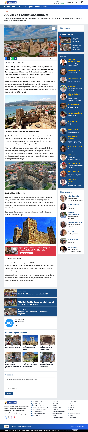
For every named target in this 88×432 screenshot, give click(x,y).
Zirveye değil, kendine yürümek (75, 166)
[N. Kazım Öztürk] (63, 106)
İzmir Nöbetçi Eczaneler (40, 402)
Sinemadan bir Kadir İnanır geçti (74, 150)
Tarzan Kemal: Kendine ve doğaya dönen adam (74, 99)
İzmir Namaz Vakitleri (39, 405)
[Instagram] (11, 417)
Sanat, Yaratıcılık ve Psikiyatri (74, 225)
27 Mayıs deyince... (74, 234)
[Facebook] (5, 417)
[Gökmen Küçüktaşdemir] (63, 215)
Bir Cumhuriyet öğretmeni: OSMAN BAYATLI (74, 250)
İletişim (55, 415)
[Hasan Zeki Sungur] (63, 80)
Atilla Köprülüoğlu (75, 146)
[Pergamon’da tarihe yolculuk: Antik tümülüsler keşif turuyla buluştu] (13, 357)
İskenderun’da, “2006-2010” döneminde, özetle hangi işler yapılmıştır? (75, 65)
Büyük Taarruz (72, 73)
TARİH (6, 11)
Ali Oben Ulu (9, 62)
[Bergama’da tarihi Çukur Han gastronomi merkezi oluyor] (30, 357)
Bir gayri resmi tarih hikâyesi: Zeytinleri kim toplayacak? (75, 142)
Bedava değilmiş (73, 132)
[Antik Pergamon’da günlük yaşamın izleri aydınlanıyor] (47, 357)
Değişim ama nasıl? (74, 124)
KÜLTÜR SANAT (57, 407)
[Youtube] (14, 417)
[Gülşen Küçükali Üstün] (63, 96)
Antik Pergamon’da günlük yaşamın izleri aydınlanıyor (46, 364)
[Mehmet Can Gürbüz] (63, 114)
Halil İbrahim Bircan (75, 163)
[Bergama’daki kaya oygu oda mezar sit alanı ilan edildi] (47, 340)
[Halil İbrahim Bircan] (63, 165)
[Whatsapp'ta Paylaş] (12, 58)
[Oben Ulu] (63, 157)
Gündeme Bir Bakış (74, 81)
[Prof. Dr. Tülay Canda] (63, 182)
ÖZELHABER (16, 7)
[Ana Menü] (83, 7)
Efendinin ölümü (73, 107)
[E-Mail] (16, 325)
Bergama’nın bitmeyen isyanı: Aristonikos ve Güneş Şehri (74, 158)
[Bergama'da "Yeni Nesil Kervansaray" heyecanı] (13, 340)
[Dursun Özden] (63, 241)
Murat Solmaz (73, 130)
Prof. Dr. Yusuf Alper (75, 222)
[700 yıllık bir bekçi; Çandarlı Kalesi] (30, 41)
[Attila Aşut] (63, 232)
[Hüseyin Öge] (63, 122)
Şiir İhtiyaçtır (76, 207)
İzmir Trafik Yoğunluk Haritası (41, 407)
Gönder (9, 393)
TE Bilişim (81, 426)
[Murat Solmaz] (63, 131)
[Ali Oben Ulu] (9, 323)
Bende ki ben (72, 115)
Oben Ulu (71, 155)
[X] (8, 417)
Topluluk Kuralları (58, 417)
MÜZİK (71, 409)
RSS (7, 426)
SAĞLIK (44, 7)
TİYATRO (55, 409)
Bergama (71, 242)
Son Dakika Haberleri (39, 413)
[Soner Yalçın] (63, 249)
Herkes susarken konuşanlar (73, 217)
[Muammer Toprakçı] (63, 71)
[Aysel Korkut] (63, 88)
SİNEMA (72, 407)
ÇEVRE (31, 7)
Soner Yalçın (72, 247)
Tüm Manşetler (38, 411)
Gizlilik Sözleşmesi (75, 413)
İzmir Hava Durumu (39, 404)
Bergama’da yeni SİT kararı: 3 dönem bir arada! (29, 347)
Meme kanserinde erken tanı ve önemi (74, 184)
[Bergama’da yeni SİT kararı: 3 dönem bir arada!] (30, 340)
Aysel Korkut (72, 86)
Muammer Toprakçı (74, 70)
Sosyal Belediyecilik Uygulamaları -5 (74, 175)
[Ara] (81, 7)
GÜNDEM (7, 7)
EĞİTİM (37, 7)
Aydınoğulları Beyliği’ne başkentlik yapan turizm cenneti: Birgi (75, 199)
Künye (71, 415)
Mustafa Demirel (74, 171)
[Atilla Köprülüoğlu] (63, 149)
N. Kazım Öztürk (73, 105)
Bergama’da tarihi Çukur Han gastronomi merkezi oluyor (30, 364)
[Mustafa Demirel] (63, 174)
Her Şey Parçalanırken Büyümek (75, 89)
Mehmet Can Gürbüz (75, 113)
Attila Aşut (72, 231)
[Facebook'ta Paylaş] (6, 58)
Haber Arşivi (37, 415)
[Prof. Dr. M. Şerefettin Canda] (63, 62)
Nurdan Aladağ (73, 204)
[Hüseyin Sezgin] (63, 198)
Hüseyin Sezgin (73, 196)
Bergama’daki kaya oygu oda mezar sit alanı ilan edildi (46, 347)
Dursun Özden (73, 240)
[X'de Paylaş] (8, 58)
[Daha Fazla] (15, 58)
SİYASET (24, 7)
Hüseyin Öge (72, 121)
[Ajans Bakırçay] (10, 2)
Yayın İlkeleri (73, 417)
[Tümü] (82, 28)
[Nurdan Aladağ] (63, 206)
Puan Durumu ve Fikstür (40, 409)
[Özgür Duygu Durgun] (63, 139)
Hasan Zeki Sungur (74, 78)
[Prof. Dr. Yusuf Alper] (63, 224)
